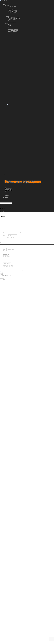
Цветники (10, 27)
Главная (5, 3)
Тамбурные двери (12, 19)
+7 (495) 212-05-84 (12, 234)
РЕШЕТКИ (7, 5)
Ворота (9, 24)
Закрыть (2, 211)
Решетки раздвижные (13, 11)
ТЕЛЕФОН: (5, 234)
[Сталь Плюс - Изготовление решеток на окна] (3, 0)
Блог (4, 196)
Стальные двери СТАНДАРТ (14, 18)
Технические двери (12, 20)
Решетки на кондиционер (13, 13)
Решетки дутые (11, 9)
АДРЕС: (5, 232)
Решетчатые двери (12, 22)
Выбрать (6, 195)
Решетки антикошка (12, 12)
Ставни (9, 25)
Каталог (5, 4)
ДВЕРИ (7, 16)
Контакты (5, 197)
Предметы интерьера (12, 31)
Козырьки (10, 26)
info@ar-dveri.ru (10, 235)
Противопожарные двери (13, 17)
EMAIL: (4, 235)
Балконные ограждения (13, 30)
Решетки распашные (12, 10)
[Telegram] (27, 200)
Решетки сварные (12, 6)
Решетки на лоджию (12, 14)
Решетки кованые (12, 7)
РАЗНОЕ (7, 23)
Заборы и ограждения (13, 29)
